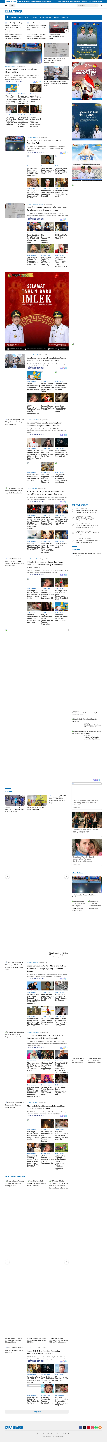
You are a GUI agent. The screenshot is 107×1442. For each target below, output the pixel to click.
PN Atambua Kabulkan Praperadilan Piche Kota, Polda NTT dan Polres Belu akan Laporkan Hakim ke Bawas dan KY (14, 1340)
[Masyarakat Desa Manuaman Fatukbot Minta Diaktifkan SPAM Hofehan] (15, 1136)
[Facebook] (80, 1428)
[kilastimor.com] (14, 11)
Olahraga (56, 17)
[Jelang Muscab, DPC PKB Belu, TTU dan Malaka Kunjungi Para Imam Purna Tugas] (15, 873)
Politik (27, 17)
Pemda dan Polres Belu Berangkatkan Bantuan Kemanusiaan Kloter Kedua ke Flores (56, 83)
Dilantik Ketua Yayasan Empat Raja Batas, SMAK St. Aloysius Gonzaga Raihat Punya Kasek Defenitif (45, 565)
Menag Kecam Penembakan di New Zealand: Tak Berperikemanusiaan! (86, 511)
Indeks (12, 5)
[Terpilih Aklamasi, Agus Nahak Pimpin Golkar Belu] (59, 27)
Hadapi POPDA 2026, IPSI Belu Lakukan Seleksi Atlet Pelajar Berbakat (94, 1060)
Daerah (21, 17)
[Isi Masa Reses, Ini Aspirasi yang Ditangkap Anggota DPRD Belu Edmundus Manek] (37, 873)
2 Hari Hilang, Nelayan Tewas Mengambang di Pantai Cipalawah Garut (88, 519)
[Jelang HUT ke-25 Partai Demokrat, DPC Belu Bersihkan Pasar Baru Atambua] (37, 27)
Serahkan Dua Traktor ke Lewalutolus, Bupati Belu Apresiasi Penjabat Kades (91, 738)
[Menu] (6, 5)
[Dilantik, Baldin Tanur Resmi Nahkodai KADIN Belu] (87, 720)
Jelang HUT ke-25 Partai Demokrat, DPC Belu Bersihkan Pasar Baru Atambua (36, 36)
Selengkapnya (37, 1411)
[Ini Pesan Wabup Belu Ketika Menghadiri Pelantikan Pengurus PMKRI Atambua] (15, 451)
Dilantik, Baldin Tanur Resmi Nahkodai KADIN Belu (92, 726)
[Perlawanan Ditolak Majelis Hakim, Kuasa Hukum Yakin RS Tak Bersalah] (37, 1258)
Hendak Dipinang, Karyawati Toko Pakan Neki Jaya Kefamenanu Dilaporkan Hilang (36, 1)
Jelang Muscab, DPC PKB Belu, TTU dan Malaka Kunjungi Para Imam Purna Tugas (14, 955)
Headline (7, 66)
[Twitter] (84, 1428)
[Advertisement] (87, 761)
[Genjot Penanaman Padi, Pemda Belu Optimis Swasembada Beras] (87, 631)
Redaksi (53, 1434)
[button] (96, 5)
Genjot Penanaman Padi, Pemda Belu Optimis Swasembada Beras (85, 714)
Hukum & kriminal (45, 17)
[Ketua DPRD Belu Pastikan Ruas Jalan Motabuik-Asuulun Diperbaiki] (15, 1377)
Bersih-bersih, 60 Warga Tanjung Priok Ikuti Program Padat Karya (88, 541)
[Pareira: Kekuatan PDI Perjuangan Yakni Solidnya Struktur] (15, 27)
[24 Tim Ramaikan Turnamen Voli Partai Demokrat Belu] (23, 53)
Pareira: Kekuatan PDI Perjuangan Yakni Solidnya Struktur (13, 36)
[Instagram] (92, 1428)
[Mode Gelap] (101, 5)
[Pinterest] (88, 1428)
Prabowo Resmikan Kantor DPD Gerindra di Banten (88, 534)
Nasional (13, 17)
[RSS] (100, 1428)
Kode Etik (46, 1434)
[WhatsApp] (96, 1428)
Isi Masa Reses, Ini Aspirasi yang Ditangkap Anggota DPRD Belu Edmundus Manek (36, 955)
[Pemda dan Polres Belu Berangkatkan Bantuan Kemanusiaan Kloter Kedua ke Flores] (56, 73)
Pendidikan (64, 17)
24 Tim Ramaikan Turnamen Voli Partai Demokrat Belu (84, 896)
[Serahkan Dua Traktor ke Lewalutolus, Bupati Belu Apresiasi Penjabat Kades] (87, 732)
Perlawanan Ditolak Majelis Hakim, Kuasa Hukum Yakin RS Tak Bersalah (36, 1340)
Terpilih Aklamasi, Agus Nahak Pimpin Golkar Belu (58, 35)
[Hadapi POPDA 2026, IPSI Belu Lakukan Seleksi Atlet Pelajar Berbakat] (95, 978)
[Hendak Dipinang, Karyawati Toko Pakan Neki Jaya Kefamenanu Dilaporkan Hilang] (56, 50)
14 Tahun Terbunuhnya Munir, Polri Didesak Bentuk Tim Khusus (87, 526)
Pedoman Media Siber (63, 1434)
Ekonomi (34, 17)
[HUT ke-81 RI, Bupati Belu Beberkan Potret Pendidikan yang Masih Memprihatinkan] (15, 521)
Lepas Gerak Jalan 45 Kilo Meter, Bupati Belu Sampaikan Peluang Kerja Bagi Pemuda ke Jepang (46, 968)
